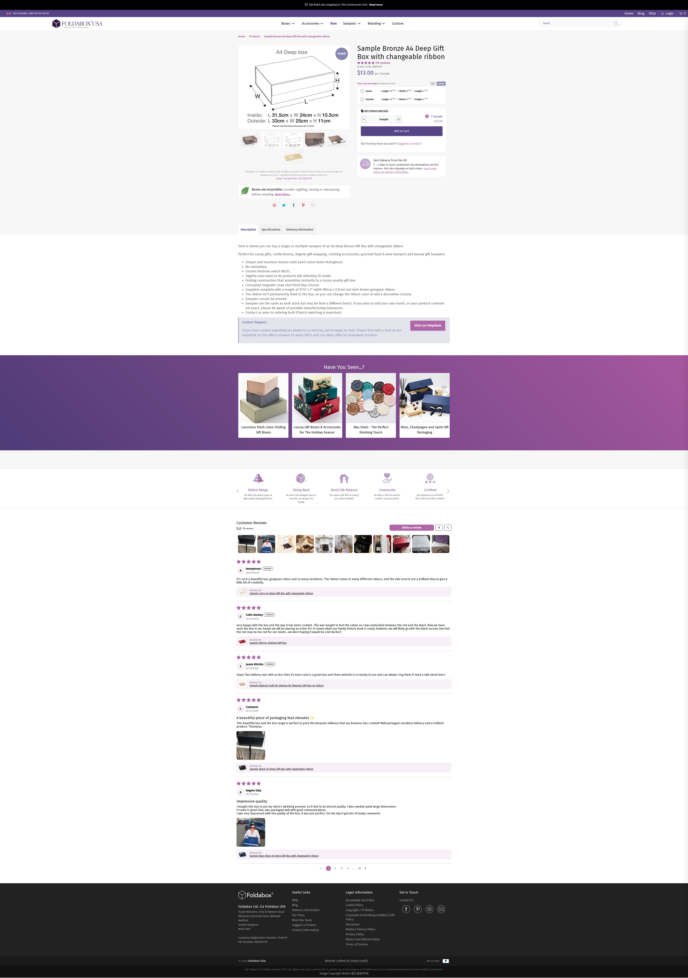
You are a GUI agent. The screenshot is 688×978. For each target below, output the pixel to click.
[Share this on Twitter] (284, 205)
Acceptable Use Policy (360, 900)
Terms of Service (357, 944)
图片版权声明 (305, 178)
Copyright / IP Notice (360, 910)
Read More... (283, 194)
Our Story (298, 915)
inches (441, 83)
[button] (365, 63)
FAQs (652, 13)
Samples (349, 23)
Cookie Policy (354, 905)
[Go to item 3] (286, 544)
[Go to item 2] (266, 544)
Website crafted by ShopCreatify (346, 961)
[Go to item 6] (344, 544)
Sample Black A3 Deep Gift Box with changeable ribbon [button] (281, 769)
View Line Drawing (366, 83)
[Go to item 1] (247, 544)
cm (432, 83)
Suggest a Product (304, 925)
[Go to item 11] (440, 544)
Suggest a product (409, 143)
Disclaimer (353, 924)
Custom (397, 23)
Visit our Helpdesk (427, 325)
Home (628, 13)
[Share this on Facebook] (294, 205)
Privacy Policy (355, 934)
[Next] (344, 87)
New (333, 23)
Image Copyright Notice (287, 178)
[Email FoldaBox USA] (441, 909)
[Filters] (439, 528)
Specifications (271, 229)
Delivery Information (299, 229)
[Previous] (244, 87)
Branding (374, 23)
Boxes (285, 23)
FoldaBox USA (257, 961)
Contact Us (407, 900)
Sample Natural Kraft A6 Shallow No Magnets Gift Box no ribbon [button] (287, 685)
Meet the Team (302, 920)
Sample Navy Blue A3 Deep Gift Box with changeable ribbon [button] (284, 855)
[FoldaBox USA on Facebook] (406, 909)
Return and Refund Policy (363, 939)
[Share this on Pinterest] (303, 205)
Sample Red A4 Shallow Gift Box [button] (268, 642)
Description (248, 229)
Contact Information (305, 930)
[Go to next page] (366, 868)
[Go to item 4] (305, 544)
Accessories (310, 23)
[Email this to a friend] (313, 205)
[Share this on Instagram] (274, 205)
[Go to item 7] (363, 544)
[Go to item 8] (382, 544)
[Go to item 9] (402, 544)
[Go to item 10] (421, 544)
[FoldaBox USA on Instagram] (429, 909)
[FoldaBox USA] (77, 24)
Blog (641, 13)
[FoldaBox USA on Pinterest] (418, 909)
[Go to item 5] (324, 544)
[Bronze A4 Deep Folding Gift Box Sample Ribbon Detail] (294, 87)
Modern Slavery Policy (360, 929)
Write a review (411, 527)
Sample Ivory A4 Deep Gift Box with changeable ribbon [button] (281, 593)
